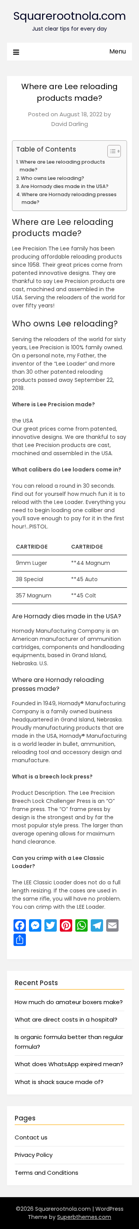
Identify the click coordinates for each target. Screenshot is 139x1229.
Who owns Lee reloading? (52, 178)
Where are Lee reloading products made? (62, 166)
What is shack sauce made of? (59, 1082)
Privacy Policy (34, 1155)
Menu (117, 51)
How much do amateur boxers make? (69, 1002)
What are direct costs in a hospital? (66, 1019)
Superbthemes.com (84, 1217)
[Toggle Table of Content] (110, 151)
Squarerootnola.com (69, 16)
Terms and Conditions (46, 1173)
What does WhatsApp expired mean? (69, 1064)
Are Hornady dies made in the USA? (64, 186)
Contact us (31, 1137)
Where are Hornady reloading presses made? (69, 198)
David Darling (69, 124)
